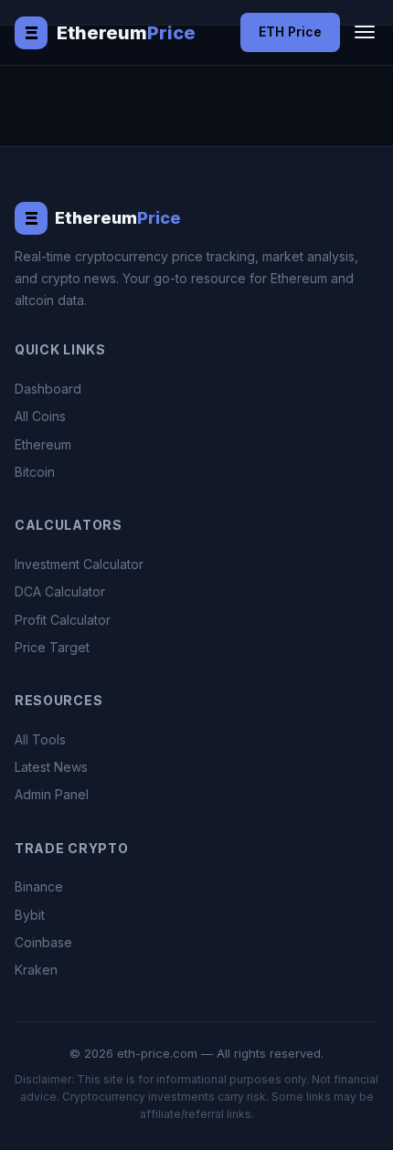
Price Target (52, 647)
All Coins (40, 416)
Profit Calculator (63, 620)
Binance (39, 886)
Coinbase (43, 942)
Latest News (51, 767)
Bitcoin (35, 472)
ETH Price (290, 31)
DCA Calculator (60, 591)
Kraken (36, 969)
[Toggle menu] (364, 32)
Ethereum (43, 444)
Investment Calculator (79, 564)
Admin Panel (52, 794)
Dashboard (48, 388)
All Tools (40, 739)
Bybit (30, 915)
